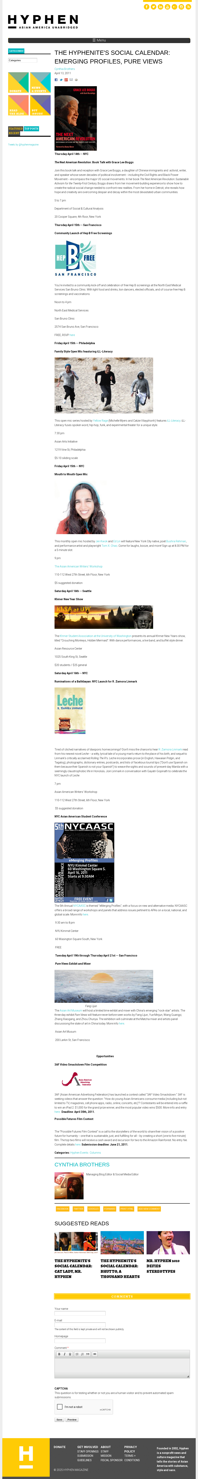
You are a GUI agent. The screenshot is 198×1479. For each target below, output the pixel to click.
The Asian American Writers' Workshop (78, 566)
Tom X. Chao (109, 545)
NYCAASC (79, 905)
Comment (62, 1347)
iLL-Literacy (173, 420)
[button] (59, 1354)
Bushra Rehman (176, 541)
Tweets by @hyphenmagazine (23, 144)
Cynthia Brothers (82, 1165)
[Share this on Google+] (66, 80)
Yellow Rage (100, 420)
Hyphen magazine (26, 1457)
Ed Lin (116, 541)
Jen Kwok (102, 541)
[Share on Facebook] (56, 80)
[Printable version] (76, 80)
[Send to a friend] (71, 80)
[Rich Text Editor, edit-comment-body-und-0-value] (122, 1365)
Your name (61, 1308)
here (72, 335)
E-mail (58, 1320)
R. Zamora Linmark (170, 749)
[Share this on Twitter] (61, 80)
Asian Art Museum (71, 1010)
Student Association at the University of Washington (95, 636)
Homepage (61, 1336)
